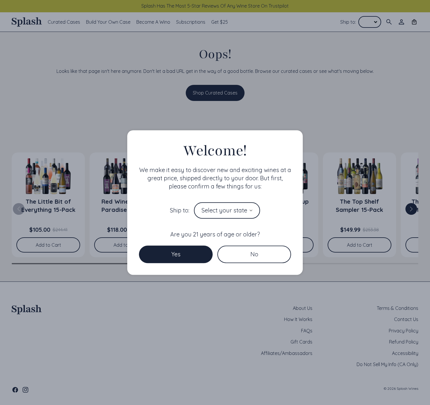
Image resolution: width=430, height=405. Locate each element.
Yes (175, 254)
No (254, 254)
